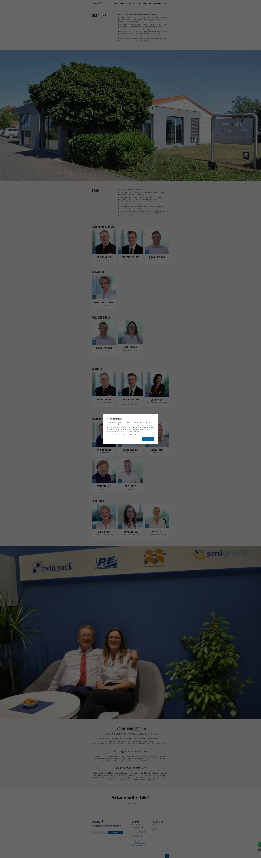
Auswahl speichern (134, 438)
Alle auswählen (147, 439)
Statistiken (118, 435)
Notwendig (110, 435)
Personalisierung (135, 435)
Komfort (126, 435)
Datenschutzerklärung (135, 431)
